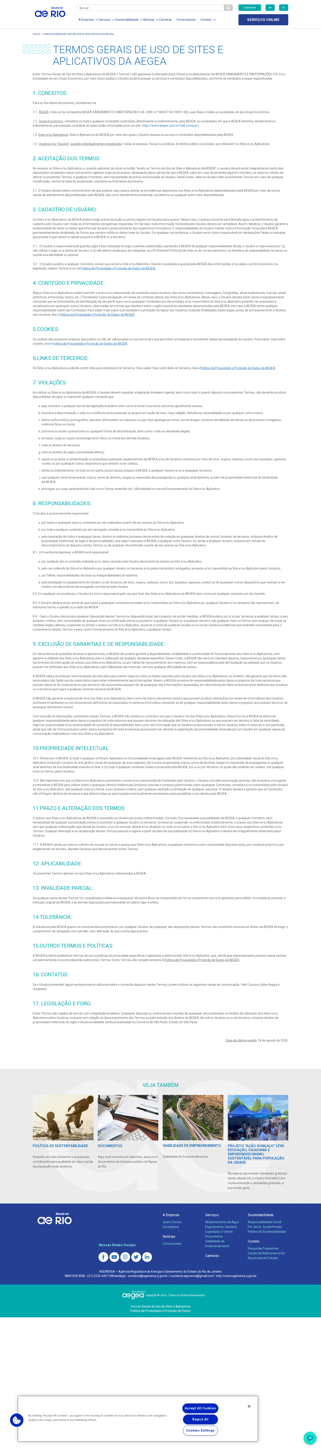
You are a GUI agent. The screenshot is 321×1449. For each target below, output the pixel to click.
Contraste (250, 7)
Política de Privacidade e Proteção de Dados (160, 1311)
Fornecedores (186, 19)
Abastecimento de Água (222, 1222)
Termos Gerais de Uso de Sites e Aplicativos (161, 1306)
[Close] (249, 1406)
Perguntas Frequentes (263, 1248)
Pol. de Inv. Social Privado (265, 1227)
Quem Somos (172, 1222)
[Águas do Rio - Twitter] (136, 1257)
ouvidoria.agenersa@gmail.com (192, 1276)
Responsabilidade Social (264, 1222)
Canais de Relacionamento (266, 1253)
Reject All (200, 1419)
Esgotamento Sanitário (221, 1227)
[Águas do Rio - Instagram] (125, 1257)
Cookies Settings (200, 1430)
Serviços (212, 1215)
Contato (254, 1241)
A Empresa (171, 1215)
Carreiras (165, 19)
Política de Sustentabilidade (267, 1231)
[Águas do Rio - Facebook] (103, 1257)
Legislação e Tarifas (219, 1231)
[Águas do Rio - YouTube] (114, 1257)
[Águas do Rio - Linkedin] (147, 1257)
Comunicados (172, 1243)
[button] (17, 1420)
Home (36, 34)
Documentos (214, 1236)
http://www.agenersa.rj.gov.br (236, 1276)
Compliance (171, 1227)
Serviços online (263, 20)
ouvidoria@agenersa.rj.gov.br (148, 1276)
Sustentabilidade (261, 1215)
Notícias (169, 1236)
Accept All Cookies (200, 1408)
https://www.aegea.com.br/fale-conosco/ (170, 125)
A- (283, 7)
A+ (270, 7)
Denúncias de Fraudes (263, 1258)
